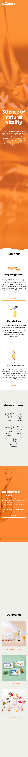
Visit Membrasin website (14, 649)
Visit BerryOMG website (14, 718)
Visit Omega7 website (14, 684)
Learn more (14, 298)
